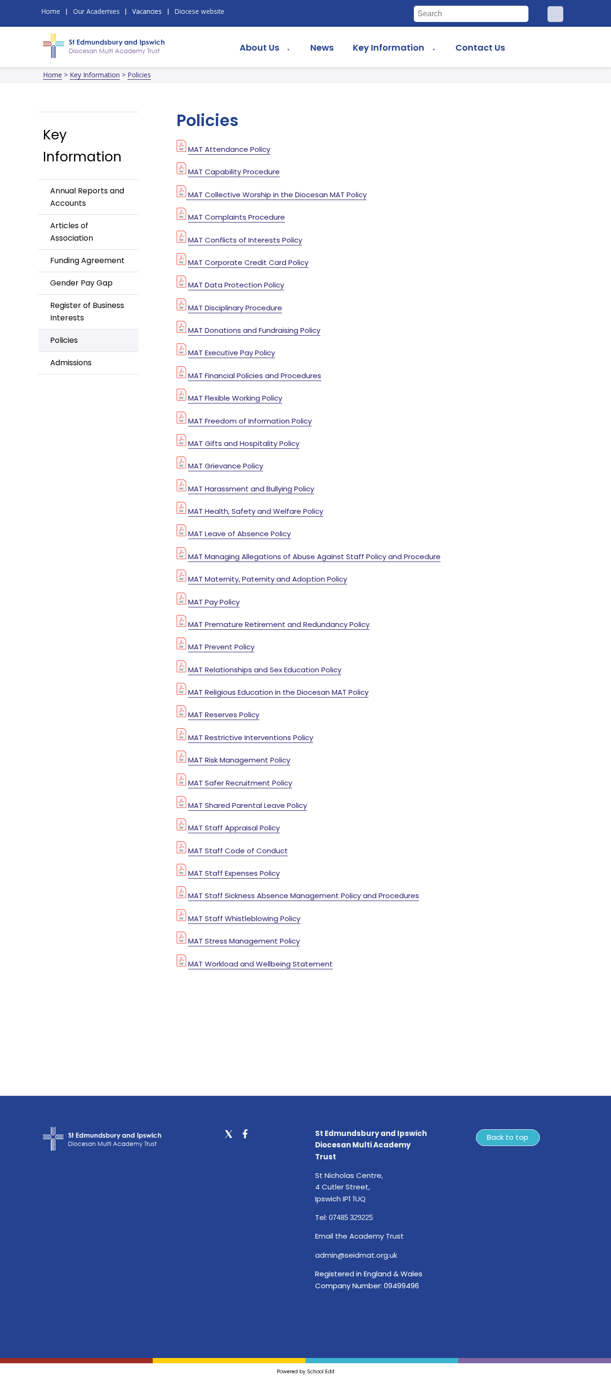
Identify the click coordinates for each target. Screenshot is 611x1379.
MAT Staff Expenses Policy (234, 873)
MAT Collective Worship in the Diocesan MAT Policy (276, 195)
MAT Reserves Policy (223, 715)
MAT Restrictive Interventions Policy (250, 737)
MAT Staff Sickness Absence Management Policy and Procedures (303, 896)
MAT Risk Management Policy (239, 760)
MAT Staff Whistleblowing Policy (244, 918)
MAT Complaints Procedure (236, 217)
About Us (259, 47)
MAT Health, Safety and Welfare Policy (255, 511)
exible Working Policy (246, 398)
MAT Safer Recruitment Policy (240, 783)
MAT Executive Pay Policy (231, 353)
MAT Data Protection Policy (236, 285)
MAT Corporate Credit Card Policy (248, 262)
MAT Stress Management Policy (244, 941)
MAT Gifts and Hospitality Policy (243, 443)
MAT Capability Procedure (234, 172)
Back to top (507, 1137)
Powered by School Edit (306, 1371)
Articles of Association (71, 232)
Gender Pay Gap (81, 282)
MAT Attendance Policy (229, 149)
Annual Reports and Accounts (87, 197)
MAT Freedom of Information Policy (250, 421)
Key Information (388, 47)
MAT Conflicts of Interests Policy (245, 240)
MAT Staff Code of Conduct (238, 851)
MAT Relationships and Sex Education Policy (264, 670)
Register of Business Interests (87, 311)
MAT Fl (199, 398)
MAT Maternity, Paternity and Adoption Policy (267, 579)
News (322, 47)
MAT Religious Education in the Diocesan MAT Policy (278, 692)
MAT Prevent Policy (221, 647)
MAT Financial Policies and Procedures (254, 376)
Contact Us (480, 47)
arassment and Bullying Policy (262, 489)
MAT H (199, 489)
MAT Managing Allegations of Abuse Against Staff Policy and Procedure (314, 557)
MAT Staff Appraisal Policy (234, 828)
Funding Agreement (87, 260)
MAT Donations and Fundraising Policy (254, 330)
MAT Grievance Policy (225, 466)
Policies (139, 74)
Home (52, 74)
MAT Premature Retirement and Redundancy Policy (278, 624)
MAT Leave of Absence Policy (239, 534)
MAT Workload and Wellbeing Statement (260, 964)
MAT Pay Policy (214, 602)
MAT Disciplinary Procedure (235, 308)
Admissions (71, 362)
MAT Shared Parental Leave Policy (247, 805)
